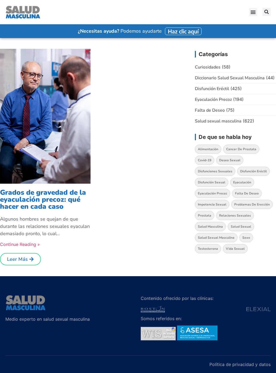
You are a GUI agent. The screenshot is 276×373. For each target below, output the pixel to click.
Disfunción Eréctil (212, 89)
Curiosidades (207, 67)
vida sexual (235, 249)
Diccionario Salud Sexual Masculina (230, 78)
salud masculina (210, 226)
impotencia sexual (212, 204)
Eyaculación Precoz (213, 99)
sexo (246, 237)
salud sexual (241, 226)
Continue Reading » (20, 244)
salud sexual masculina (216, 237)
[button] (253, 12)
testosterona (208, 249)
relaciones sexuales (235, 215)
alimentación (208, 149)
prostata (204, 215)
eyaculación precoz (212, 193)
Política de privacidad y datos (240, 364)
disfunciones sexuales (215, 171)
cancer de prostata (241, 149)
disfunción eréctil (253, 171)
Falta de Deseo (210, 110)
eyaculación (242, 182)
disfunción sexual (211, 182)
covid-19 (204, 160)
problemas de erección (252, 204)
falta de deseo (247, 193)
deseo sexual (229, 160)
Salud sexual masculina (218, 121)
